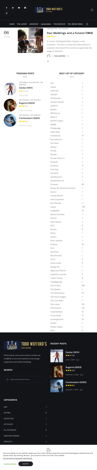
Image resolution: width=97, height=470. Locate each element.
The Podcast (63, 29)
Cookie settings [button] (10, 464)
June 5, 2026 (23, 95)
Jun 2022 (7, 37)
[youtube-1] (19, 7)
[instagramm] (6, 13)
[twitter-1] (12, 7)
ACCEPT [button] (26, 464)
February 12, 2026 (25, 110)
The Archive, (34, 82)
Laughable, (24, 82)
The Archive (52, 29)
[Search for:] (25, 379)
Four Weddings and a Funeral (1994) (70, 33)
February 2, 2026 (25, 126)
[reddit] (25, 7)
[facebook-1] (6, 7)
